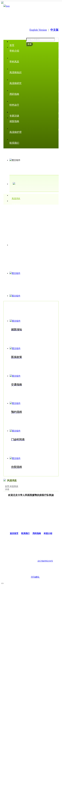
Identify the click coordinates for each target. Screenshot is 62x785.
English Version (38, 29)
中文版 (54, 29)
